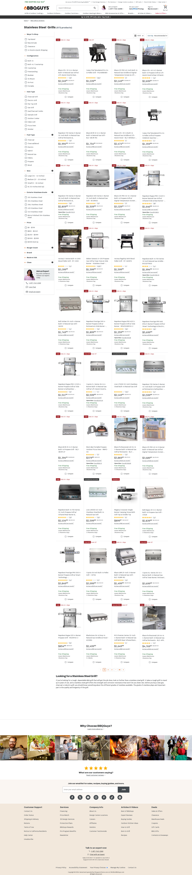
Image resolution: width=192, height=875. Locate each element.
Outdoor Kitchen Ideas (129, 823)
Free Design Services (99, 2)
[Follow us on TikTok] (112, 797)
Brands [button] (130, 13)
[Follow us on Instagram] (96, 797)
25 (119, 670)
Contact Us (28, 811)
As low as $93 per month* (94, 335)
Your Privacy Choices (98, 867)
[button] (36, 34)
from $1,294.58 (126, 338)
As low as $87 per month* (94, 649)
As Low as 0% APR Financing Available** (78, 2)
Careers (92, 819)
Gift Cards (139, 2)
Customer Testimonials (98, 831)
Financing (63, 811)
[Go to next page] (123, 669)
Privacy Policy (61, 867)
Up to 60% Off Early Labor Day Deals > (96, 17)
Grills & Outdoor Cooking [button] (33, 13)
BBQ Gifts (155, 831)
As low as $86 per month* (94, 147)
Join (124, 790)
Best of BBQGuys (127, 811)
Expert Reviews (126, 815)
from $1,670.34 (98, 400)
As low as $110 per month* (122, 84)
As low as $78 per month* (66, 84)
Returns (27, 823)
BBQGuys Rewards (67, 827)
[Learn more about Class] (52, 262)
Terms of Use (29, 827)
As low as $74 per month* (94, 209)
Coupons (155, 823)
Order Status (29, 815)
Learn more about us (95, 729)
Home (26, 21)
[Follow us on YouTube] (88, 797)
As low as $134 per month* (66, 586)
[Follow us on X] (80, 797)
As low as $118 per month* (66, 272)
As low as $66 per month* (150, 147)
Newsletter (64, 835)
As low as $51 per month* (94, 84)
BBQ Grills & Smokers (37, 21)
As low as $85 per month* (66, 335)
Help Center (28, 835)
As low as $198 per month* (150, 335)
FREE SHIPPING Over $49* (35, 2)
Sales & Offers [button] (160, 13)
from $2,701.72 (70, 212)
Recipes (124, 835)
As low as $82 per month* (122, 523)
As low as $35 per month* (94, 461)
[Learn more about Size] (52, 170)
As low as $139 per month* (94, 586)
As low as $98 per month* (66, 209)
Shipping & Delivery (31, 819)
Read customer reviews (95, 775)
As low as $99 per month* (150, 523)
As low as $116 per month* (122, 209)
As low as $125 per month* (150, 398)
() (70, 78)
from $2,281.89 (126, 463)
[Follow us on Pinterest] (104, 797)
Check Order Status (150, 2)
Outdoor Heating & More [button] (91, 13)
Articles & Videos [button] (144, 13)
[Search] (95, 8)
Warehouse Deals (158, 819)
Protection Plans (66, 823)
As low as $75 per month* (122, 398)
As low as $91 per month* (94, 398)
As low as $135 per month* (122, 461)
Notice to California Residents (35, 831)
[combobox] (138, 36)
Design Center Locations (125, 2)
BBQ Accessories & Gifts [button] (114, 13)
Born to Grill (125, 831)
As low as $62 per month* (122, 335)
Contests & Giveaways (160, 835)
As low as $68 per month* (66, 461)
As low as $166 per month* (150, 649)
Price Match (64, 815)
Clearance (155, 815)
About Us (93, 811)
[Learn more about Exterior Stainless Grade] (52, 192)
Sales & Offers (157, 811)
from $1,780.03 (154, 275)
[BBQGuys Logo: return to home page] (39, 8)
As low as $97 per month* (66, 147)
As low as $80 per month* (150, 209)
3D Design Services (67, 819)
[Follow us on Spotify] (120, 797)
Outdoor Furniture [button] (71, 13)
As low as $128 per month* (150, 461)
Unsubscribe (28, 839)
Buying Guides (126, 819)
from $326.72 (98, 463)
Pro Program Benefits (68, 831)
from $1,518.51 (154, 212)
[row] (39, 39)
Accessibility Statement (78, 867)
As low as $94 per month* (150, 84)
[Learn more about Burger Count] (52, 247)
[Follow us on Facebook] (72, 797)
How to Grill (125, 827)
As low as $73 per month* (66, 523)
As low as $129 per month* (150, 586)
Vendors (93, 827)
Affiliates (93, 823)
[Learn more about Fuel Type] (52, 135)
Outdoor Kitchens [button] (53, 13)
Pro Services (112, 2)
